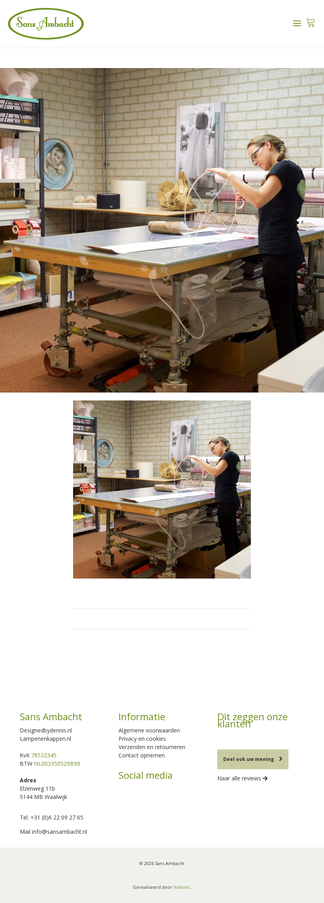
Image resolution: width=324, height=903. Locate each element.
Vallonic (181, 887)
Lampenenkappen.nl (45, 738)
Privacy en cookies (142, 738)
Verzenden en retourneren (152, 747)
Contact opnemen (142, 755)
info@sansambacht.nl (59, 831)
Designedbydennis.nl (46, 730)
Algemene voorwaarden (149, 730)
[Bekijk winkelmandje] (310, 20)
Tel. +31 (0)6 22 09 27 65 (51, 817)
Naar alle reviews (240, 778)
